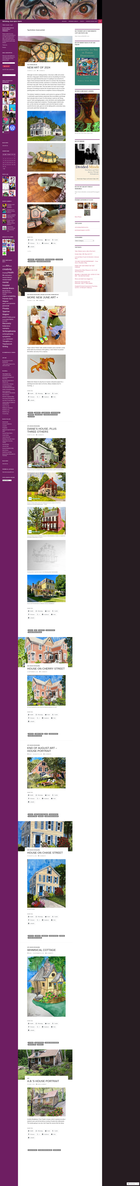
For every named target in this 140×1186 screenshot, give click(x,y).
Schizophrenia (9, 331)
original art (6, 296)
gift (46, 733)
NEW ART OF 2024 (38, 67)
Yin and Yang (5, 413)
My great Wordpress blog (7, 448)
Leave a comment (41, 1084)
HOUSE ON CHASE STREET (45, 852)
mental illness (8, 288)
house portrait (50, 259)
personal (5, 306)
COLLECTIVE (5, 446)
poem (4, 317)
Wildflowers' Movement (7, 407)
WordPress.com (5, 409)
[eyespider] (5, 94)
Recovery (6, 323)
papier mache (6, 303)
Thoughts (5, 341)
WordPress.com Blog (7, 452)
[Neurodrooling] (5, 121)
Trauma (5, 344)
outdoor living (33, 816)
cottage (31, 1042)
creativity (31, 259)
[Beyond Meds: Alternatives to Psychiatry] (5, 134)
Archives (64, 21)
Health (11, 272)
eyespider (9, 204)
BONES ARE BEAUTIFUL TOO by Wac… (11, 216)
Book (10, 266)
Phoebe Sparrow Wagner (43, 261)
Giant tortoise (40, 259)
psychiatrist (9, 319)
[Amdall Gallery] (5, 107)
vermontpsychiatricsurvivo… (82, 227)
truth (10, 344)
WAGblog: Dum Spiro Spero (12, 21)
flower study (45, 412)
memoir (4, 277)
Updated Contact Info (91, 21)
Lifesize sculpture (45, 294)
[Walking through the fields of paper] (5, 101)
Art (28, 64)
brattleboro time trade (41, 814)
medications (8, 275)
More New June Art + (42, 297)
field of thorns (5, 450)
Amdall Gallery (5, 435)
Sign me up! (6, 66)
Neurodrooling (5, 444)
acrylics (31, 733)
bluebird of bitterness (7, 424)
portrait (13, 317)
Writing (5, 347)
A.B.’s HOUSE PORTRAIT (43, 1081)
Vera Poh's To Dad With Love (8, 400)
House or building (35, 294)
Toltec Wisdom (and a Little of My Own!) (85, 251)
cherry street (39, 733)
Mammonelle (5, 422)
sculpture (31, 416)
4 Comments (48, 754)
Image (30, 754)
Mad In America (5, 394)
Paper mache (32, 261)
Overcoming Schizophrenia (8, 398)
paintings (31, 414)
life (3, 275)
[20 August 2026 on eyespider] (5, 186)
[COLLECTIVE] (12, 121)
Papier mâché (33, 64)
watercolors (32, 1044)
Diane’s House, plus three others (41, 430)
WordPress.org (5, 411)
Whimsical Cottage (41, 949)
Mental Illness (6, 290)
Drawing (4, 273)
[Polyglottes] (12, 94)
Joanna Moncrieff (6, 437)
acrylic (31, 412)
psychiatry (4, 321)
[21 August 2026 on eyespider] (12, 186)
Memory (9, 277)
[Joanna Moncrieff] (12, 107)
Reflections (6, 326)
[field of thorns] (5, 128)
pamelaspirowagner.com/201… (83, 230)
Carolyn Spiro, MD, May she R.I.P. (83, 254)
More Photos (78, 216)
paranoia (12, 303)
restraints (5, 328)
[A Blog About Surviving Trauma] (12, 114)
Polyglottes (4, 427)
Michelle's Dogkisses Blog (8, 396)
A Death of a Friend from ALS (11, 211)
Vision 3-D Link (5, 406)
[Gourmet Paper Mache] (12, 101)
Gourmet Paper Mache (7, 433)
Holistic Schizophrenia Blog (8, 389)
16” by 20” (31, 935)
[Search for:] (9, 75)
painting (41, 816)
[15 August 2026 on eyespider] (12, 193)
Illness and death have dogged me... (84, 278)
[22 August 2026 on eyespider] (5, 193)
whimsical (40, 1044)
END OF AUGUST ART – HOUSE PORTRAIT (42, 749)
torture (10, 341)
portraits (4, 319)
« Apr (4, 168)
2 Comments (40, 434)
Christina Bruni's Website (7, 384)
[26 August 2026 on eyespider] (5, 179)
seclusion (9, 339)
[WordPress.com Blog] (12, 128)
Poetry (82, 21)
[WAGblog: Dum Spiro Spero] (5, 114)
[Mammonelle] (5, 87)
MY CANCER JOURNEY (11, 206)
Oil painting (59, 259)
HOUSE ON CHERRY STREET (46, 668)
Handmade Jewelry (73, 21)
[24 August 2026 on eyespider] (12, 179)
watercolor (57, 1150)
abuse (4, 266)
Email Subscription (7, 52)
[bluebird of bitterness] (12, 87)
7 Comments (41, 70)
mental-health (6, 279)
